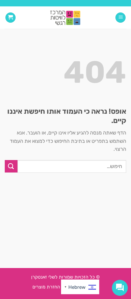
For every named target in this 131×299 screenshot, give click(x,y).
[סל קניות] (10, 17)
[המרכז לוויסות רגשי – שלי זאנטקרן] (66, 17)
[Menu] (120, 17)
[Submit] (11, 166)
